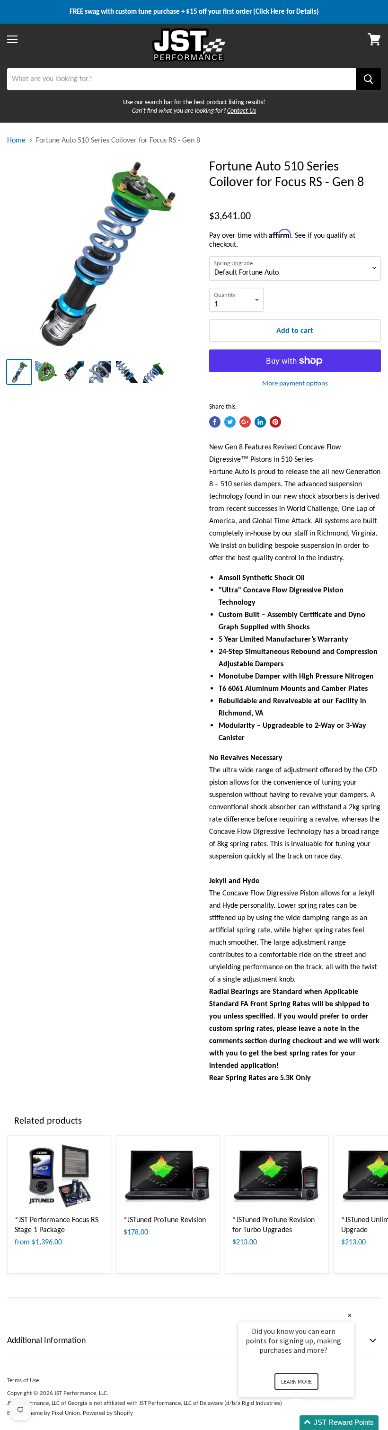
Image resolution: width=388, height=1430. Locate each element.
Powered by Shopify (108, 1412)
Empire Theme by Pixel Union (43, 1412)
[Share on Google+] (245, 422)
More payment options (295, 383)
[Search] (368, 79)
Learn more (296, 1381)
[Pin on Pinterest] (275, 422)
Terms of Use (23, 1380)
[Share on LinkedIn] (260, 422)
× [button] (350, 1315)
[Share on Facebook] (214, 422)
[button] (308, 1422)
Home (16, 140)
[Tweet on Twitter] (230, 422)
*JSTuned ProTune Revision (164, 1219)
